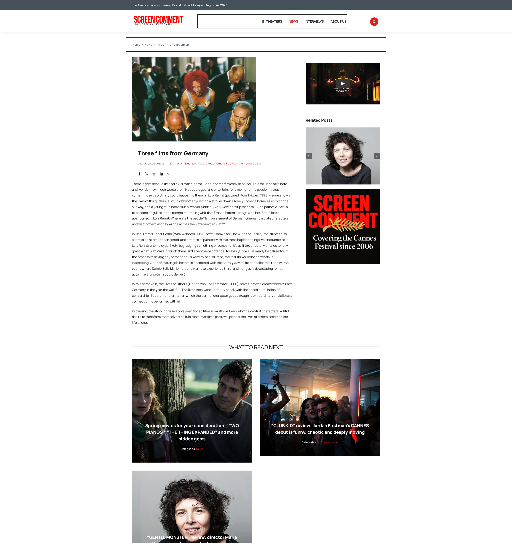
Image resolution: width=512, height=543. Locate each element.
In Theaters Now (327, 442)
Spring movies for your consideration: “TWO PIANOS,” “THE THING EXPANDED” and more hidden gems (192, 432)
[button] (309, 156)
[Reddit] (154, 174)
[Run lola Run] (194, 58)
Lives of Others (215, 163)
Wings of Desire (251, 163)
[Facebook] (139, 174)
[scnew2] (158, 16)
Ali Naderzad (188, 163)
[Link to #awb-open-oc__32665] (374, 21)
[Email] (168, 174)
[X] (146, 174)
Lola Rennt (233, 163)
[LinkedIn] (161, 174)
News (199, 449)
